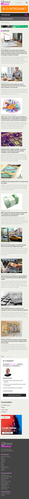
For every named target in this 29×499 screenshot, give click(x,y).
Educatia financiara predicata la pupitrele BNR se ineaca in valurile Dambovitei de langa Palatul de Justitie (14, 277)
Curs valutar (5, 409)
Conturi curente (4, 482)
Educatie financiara (5, 115)
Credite (2, 48)
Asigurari (3, 459)
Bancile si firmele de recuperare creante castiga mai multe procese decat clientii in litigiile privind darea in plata (14, 341)
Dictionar (4, 412)
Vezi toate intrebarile (8, 390)
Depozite (3, 479)
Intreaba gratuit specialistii (14, 395)
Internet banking (5, 467)
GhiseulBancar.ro (7, 365)
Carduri (2, 465)
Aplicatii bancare (5, 484)
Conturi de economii (6, 481)
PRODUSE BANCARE (7, 19)
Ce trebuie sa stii (6, 405)
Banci (2, 82)
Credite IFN (3, 485)
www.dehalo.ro (10, 451)
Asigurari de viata (5, 487)
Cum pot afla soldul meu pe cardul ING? (13, 388)
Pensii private (4, 488)
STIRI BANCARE (5, 15)
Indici (3, 407)
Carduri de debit (4, 478)
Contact (3, 495)
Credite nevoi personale (6, 476)
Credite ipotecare (5, 475)
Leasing (3, 461)
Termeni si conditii (5, 493)
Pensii (2, 462)
